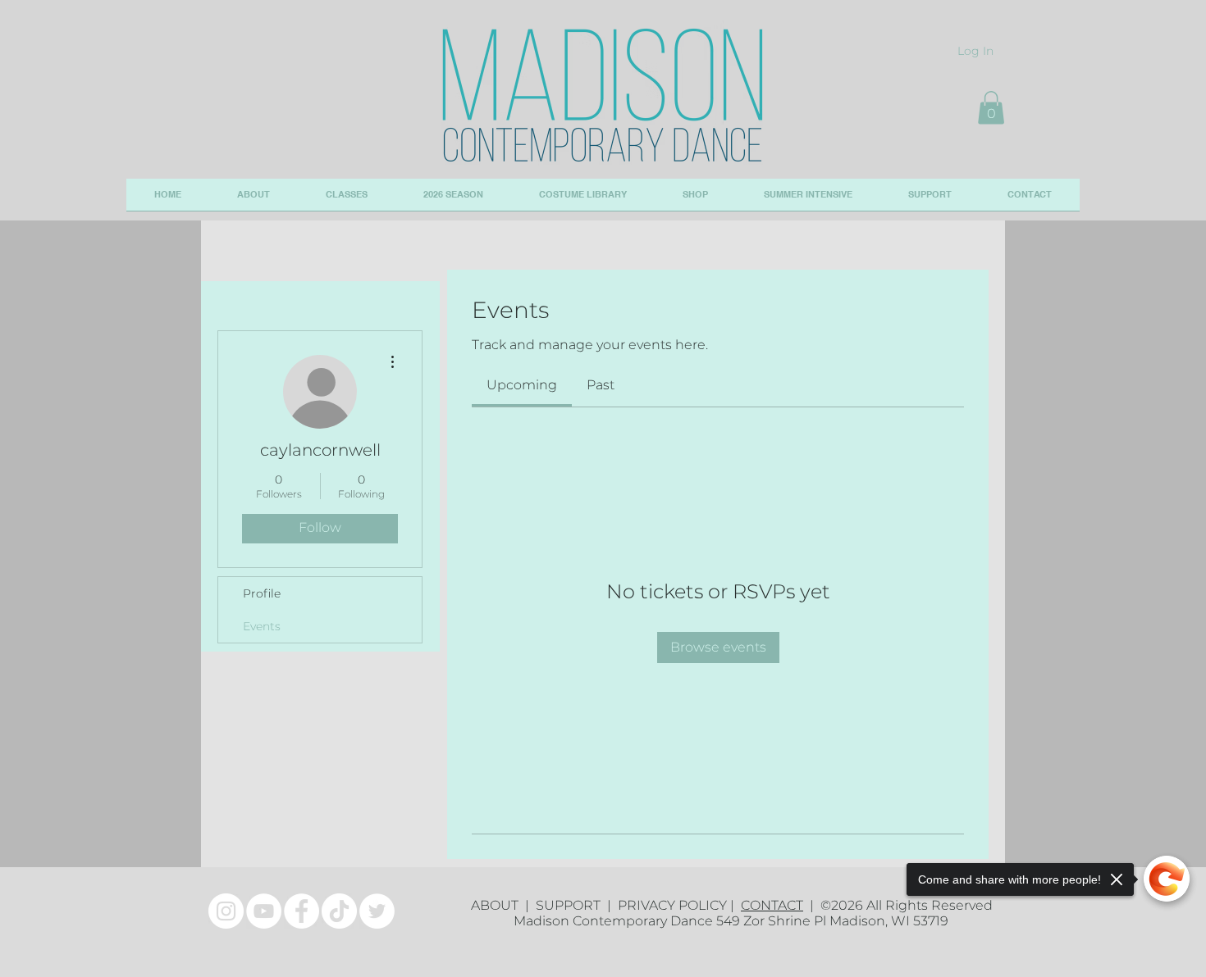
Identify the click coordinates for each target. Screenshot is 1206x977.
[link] (522, 385)
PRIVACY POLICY (672, 905)
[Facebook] (301, 911)
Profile (262, 593)
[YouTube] (263, 911)
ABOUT (498, 905)
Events (262, 626)
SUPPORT (571, 905)
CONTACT (772, 905)
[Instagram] (226, 911)
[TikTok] (339, 911)
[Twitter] (377, 911)
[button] (991, 108)
